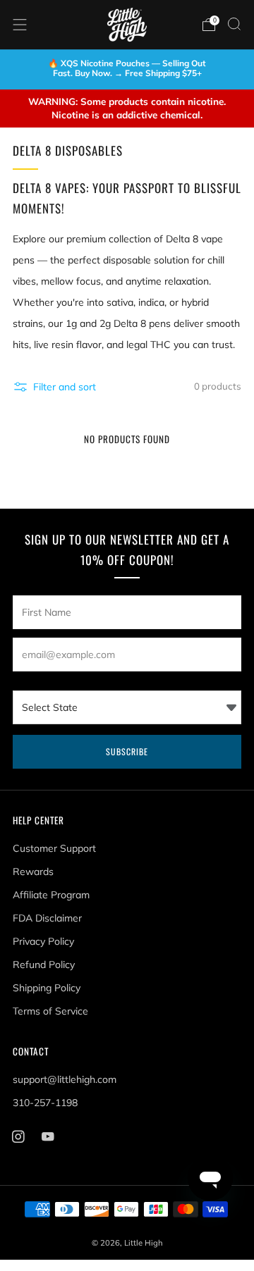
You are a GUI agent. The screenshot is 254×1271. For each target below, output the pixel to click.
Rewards (33, 871)
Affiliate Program (51, 894)
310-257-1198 (45, 1102)
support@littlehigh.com (64, 1079)
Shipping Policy (46, 987)
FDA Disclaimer (47, 918)
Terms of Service (50, 1011)
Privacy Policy (43, 941)
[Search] (234, 24)
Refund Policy (44, 964)
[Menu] (20, 25)
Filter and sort (64, 386)
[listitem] (127, 69)
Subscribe (127, 751)
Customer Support (54, 848)
